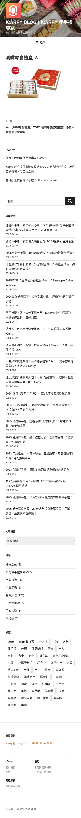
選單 (42, 42)
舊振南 (12, 691)
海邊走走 (29, 677)
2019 (11, 641)
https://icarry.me (47, 180)
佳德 (24, 648)
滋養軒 (44, 677)
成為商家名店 (13, 786)
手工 (37, 670)
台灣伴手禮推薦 (15, 572)
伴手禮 (12, 648)
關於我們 (10, 767)
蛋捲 (24, 691)
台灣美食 (11, 595)
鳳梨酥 (57, 698)
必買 (70, 663)
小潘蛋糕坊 (25, 663)
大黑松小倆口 (61, 656)
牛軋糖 (57, 677)
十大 (61, 648)
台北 (10, 656)
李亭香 (60, 670)
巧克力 (41, 663)
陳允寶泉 (43, 698)
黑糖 (24, 705)
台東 (21, 656)
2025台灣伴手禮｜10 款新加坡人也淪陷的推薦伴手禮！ (40, 253)
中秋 (55, 641)
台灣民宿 (11, 587)
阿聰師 (12, 698)
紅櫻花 (46, 684)
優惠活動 (11, 564)
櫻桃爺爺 (13, 677)
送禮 (61, 691)
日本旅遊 (11, 610)
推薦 (48, 670)
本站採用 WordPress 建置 (21, 809)
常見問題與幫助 (42, 767)
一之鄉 (43, 641)
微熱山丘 (56, 663)
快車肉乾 (13, 670)
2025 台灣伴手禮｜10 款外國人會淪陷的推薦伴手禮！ (39, 497)
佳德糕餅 (37, 648)
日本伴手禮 (13, 603)
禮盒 (24, 684)
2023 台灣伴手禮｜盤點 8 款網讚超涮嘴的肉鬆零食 (37, 469)
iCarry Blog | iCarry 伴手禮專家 (39, 25)
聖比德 (60, 684)
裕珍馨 (49, 691)
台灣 (31, 656)
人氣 (66, 641)
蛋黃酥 (36, 691)
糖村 (34, 684)
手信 (27, 670)
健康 (50, 648)
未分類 (10, 618)
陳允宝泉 (26, 698)
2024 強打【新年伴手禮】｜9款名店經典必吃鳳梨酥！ (39, 393)
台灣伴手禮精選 (42, 772)
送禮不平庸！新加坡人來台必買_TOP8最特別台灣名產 (40, 241)
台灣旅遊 (11, 580)
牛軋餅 (12, 684)
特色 (8, 772)
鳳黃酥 (12, 705)
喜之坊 (43, 656)
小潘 (10, 663)
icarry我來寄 (26, 641)
